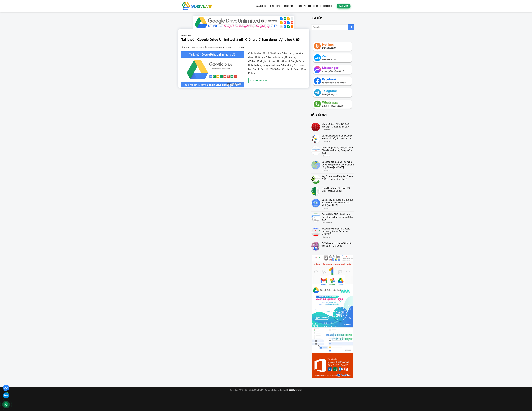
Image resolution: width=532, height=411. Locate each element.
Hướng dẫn (186, 36)
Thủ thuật (314, 6)
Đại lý (301, 6)
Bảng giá (288, 6)
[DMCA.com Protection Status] (295, 390)
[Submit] (351, 27)
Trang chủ (260, 6)
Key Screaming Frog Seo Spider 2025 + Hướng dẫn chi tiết (337, 177)
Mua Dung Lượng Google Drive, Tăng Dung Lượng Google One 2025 (337, 150)
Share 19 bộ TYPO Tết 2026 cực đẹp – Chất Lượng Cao (336, 125)
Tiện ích (327, 6)
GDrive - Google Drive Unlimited (232, 47)
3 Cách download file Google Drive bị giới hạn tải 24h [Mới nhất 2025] (336, 231)
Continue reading (260, 80)
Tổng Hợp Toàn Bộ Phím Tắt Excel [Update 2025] (336, 189)
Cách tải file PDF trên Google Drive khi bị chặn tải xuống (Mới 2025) (337, 217)
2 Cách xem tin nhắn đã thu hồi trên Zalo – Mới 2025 (337, 244)
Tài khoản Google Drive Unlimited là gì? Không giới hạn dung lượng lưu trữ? (240, 39)
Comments (326, 130)
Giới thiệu (274, 6)
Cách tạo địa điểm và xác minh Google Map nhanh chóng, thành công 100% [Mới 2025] (338, 164)
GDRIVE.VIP (257, 390)
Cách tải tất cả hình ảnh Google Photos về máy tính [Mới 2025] (337, 137)
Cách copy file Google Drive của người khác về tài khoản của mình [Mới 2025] (337, 202)
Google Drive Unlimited (276, 390)
